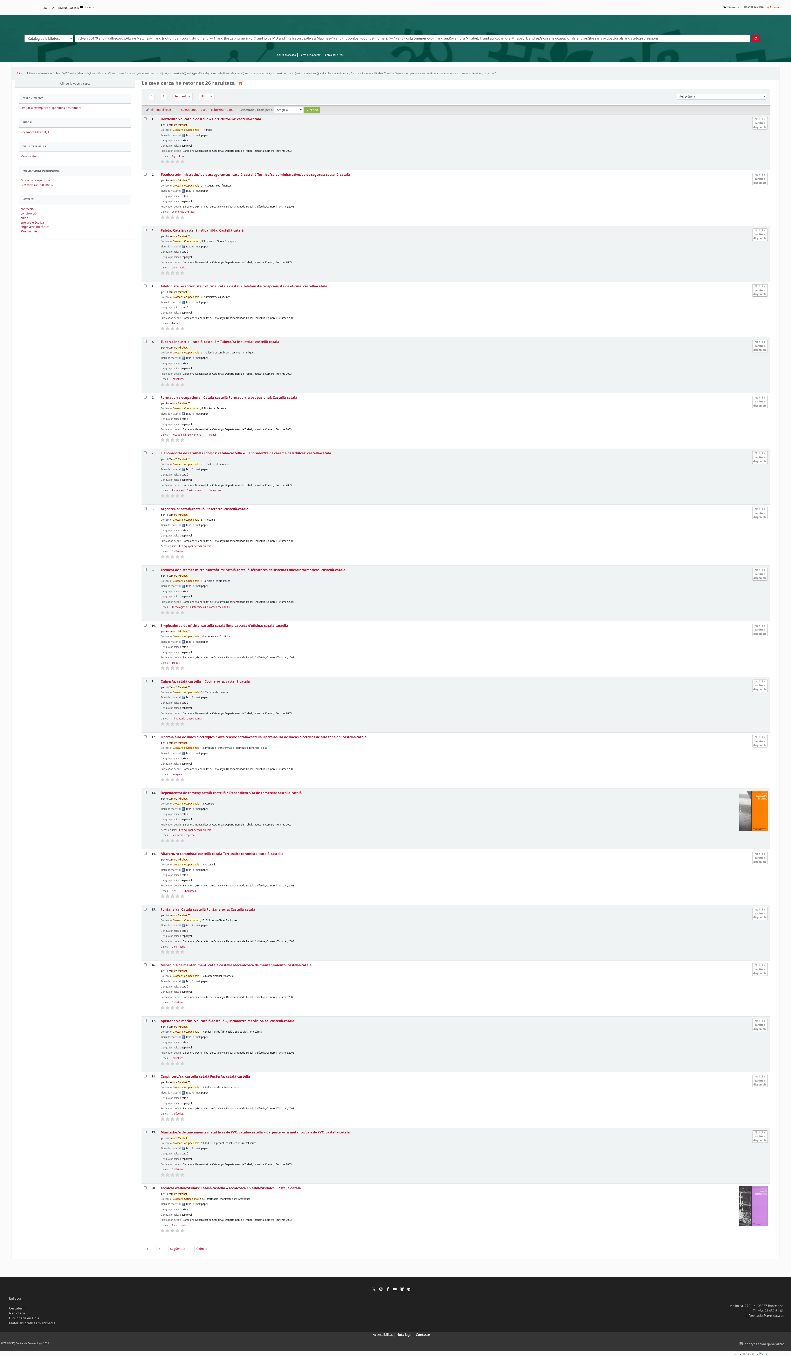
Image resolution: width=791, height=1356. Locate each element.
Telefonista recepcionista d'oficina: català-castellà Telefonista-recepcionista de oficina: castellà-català (244, 286)
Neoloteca (17, 1313)
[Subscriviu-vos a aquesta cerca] (240, 83)
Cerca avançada (286, 55)
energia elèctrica (32, 222)
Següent (180, 96)
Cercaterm (17, 1308)
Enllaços (15, 1298)
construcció (28, 213)
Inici (19, 73)
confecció (27, 209)
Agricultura (178, 156)
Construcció (178, 267)
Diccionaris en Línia (24, 1318)
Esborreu (775, 7)
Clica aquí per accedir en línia (194, 546)
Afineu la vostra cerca (75, 84)
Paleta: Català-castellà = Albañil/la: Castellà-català (202, 230)
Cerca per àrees (334, 55)
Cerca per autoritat (310, 55)
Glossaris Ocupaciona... (37, 185)
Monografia (29, 156)
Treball (176, 323)
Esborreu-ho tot (222, 110)
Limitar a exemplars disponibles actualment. (51, 108)
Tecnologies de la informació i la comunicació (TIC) (201, 607)
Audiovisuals (179, 1225)
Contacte (423, 1334)
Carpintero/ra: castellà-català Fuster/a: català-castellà (205, 1077)
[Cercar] (756, 38)
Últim (205, 96)
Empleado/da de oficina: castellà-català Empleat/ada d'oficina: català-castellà (224, 626)
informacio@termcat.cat (765, 1315)
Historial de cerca (753, 7)
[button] (87, 7)
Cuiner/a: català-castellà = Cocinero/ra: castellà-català (205, 681)
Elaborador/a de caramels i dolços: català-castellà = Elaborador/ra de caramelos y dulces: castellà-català (246, 453)
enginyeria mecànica (35, 227)
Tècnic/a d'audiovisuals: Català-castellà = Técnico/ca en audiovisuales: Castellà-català (231, 1188)
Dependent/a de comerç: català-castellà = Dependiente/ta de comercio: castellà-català (231, 793)
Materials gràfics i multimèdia (32, 1323)
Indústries (177, 379)
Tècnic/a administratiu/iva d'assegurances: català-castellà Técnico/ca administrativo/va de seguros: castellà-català (255, 175)
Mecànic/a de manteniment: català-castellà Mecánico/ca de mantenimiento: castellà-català (236, 965)
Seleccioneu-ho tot (194, 110)
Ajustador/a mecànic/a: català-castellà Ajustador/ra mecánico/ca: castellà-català (227, 1021)
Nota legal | (406, 1334)
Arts (174, 891)
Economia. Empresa (183, 212)
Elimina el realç (161, 110)
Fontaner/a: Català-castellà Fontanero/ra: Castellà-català (208, 910)
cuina (24, 218)
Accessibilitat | (385, 1334)
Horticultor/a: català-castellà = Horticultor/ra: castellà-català (211, 119)
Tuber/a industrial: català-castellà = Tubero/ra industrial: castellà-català (220, 342)
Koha (763, 1353)
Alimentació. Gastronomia (187, 490)
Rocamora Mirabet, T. (35, 132)
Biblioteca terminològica (58, 7)
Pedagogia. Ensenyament (186, 435)
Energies (177, 774)
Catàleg (16, 7)
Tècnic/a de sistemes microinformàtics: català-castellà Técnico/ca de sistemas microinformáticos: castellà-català (253, 570)
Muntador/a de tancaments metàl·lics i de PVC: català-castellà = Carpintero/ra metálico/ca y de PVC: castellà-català (255, 1132)
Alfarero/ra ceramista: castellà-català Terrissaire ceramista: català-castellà (222, 854)
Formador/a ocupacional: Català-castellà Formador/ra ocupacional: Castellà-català (229, 398)
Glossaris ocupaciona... (36, 180)
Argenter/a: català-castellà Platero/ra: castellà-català (204, 509)
